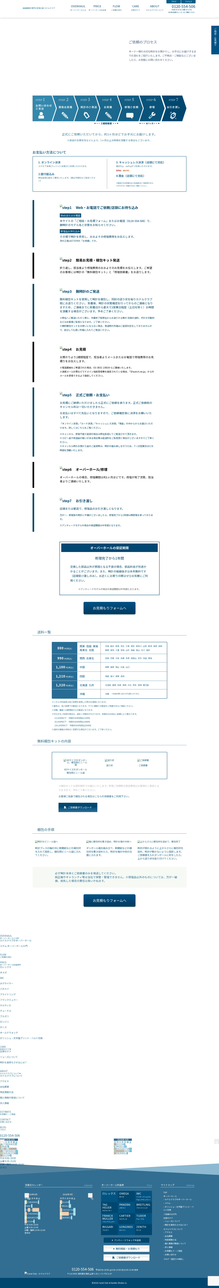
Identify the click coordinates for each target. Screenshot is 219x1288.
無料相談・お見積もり (127, 1248)
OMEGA (124, 1194)
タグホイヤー (6, 983)
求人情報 (4, 1103)
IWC (2, 978)
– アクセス (167, 1232)
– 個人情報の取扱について (174, 1243)
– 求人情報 (168, 1247)
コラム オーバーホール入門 (13, 946)
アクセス (188, 1)
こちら (81, 427)
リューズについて (9, 1056)
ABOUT (155, 8)
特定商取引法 (6, 1092)
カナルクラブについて (11, 1075)
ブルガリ (4, 1016)
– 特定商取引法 (169, 1239)
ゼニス (3, 1027)
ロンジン (4, 1021)
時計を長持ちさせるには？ (13, 1062)
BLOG (3, 1128)
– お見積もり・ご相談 (172, 1250)
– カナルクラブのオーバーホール (177, 1199)
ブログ (173, 1)
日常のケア (5, 1051)
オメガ (3, 972)
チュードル (5, 1010)
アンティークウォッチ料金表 (127, 1240)
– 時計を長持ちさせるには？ (175, 1224)
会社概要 (4, 1086)
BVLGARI (107, 1228)
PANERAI (124, 1206)
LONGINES (126, 1228)
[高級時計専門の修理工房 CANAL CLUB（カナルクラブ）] (37, 1273)
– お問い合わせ (169, 1254)
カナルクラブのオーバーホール (15, 940)
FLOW (116, 8)
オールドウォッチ (9, 1032)
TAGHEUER (107, 1207)
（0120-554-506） (136, 221)
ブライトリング (8, 994)
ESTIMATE (7, 1112)
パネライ (4, 988)
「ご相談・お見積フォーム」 (91, 221)
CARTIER (124, 1217)
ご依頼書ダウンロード (79, 807)
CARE (135, 8)
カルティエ (5, 1005)
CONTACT (6, 1120)
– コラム (167, 1203)
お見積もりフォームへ (109, 608)
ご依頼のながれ (170, 1214)
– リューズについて (171, 1221)
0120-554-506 (183, 6)
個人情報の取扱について (12, 1097)
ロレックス (5, 967)
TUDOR (141, 1217)
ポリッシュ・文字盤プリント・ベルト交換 (21, 1038)
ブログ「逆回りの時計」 (174, 1259)
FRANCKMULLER (108, 1218)
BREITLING (143, 1206)
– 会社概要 (168, 1236)
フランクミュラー (9, 999)
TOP (165, 1192)
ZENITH (141, 1228)
